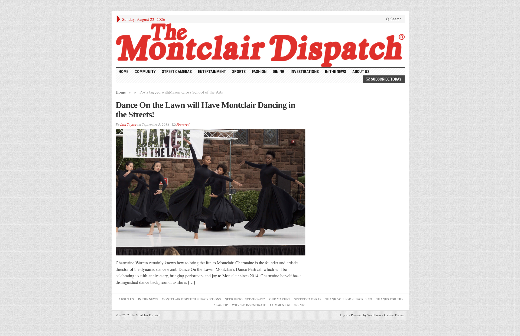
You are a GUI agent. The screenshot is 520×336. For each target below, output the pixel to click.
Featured (183, 124)
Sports (239, 71)
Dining (278, 71)
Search (395, 19)
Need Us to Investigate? (245, 299)
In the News (335, 71)
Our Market (279, 299)
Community (145, 71)
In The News (148, 299)
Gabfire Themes (394, 315)
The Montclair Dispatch (143, 315)
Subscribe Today (385, 79)
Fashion (259, 71)
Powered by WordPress (366, 315)
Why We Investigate (249, 305)
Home (121, 92)
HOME (123, 71)
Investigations (305, 71)
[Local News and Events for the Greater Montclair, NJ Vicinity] (260, 45)
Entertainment (212, 71)
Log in (344, 315)
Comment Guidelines (287, 305)
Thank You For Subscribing (348, 299)
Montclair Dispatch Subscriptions (191, 299)
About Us (360, 71)
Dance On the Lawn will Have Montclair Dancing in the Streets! (205, 109)
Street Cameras (177, 71)
